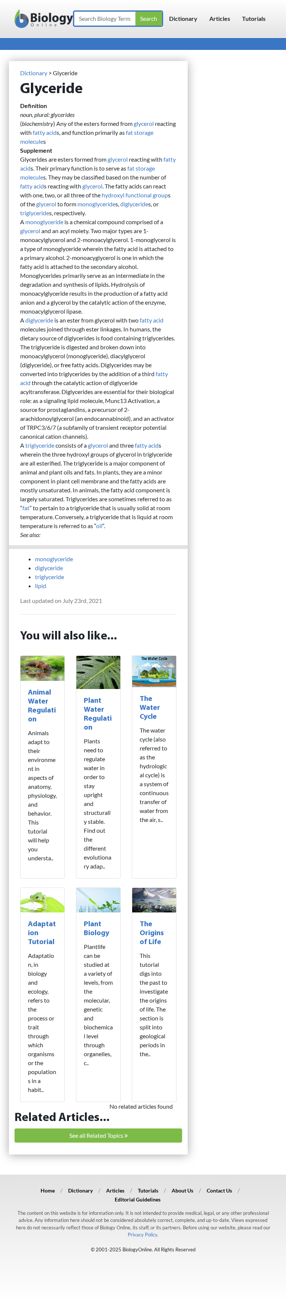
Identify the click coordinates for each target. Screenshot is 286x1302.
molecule (31, 141)
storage (143, 132)
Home (48, 1190)
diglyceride (134, 203)
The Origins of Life (152, 933)
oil (99, 525)
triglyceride (34, 212)
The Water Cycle (150, 708)
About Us (182, 1190)
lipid (40, 585)
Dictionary (183, 18)
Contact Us (219, 1190)
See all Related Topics (96, 1135)
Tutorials (254, 18)
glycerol (144, 123)
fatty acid (45, 132)
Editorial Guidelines (138, 1199)
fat (129, 132)
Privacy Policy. (143, 1235)
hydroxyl (113, 195)
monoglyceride (96, 203)
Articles (219, 18)
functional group (146, 195)
